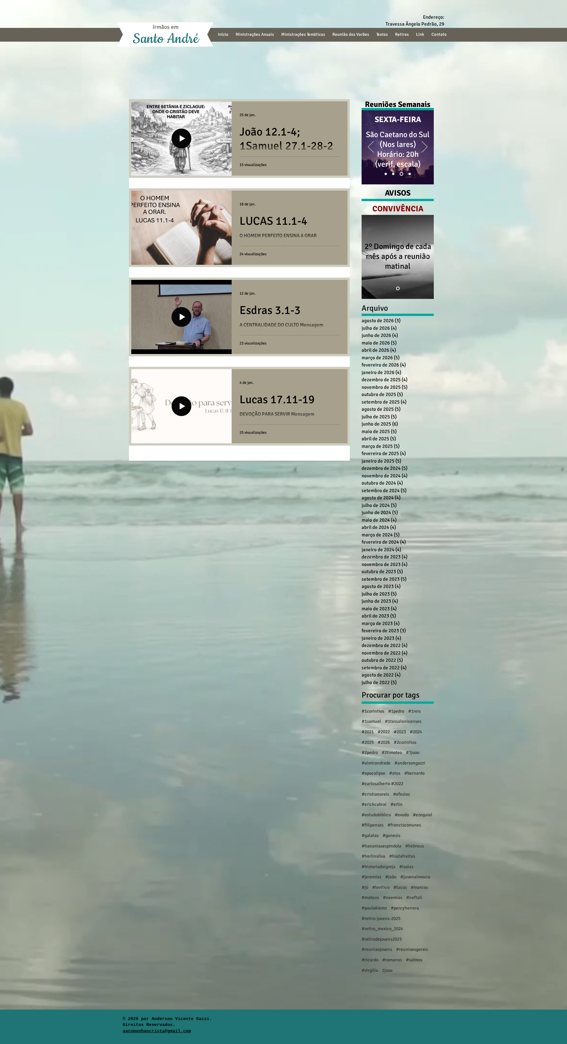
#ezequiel (422, 815)
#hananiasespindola (381, 846)
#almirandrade (376, 763)
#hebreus (414, 846)
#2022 (384, 732)
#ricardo (370, 960)
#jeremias (371, 877)
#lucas (400, 887)
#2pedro (370, 752)
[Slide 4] (402, 174)
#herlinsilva (373, 856)
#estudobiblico (376, 815)
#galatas (370, 835)
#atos (394, 773)
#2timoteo (392, 752)
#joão (390, 877)
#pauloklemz (374, 908)
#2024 (416, 732)
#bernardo (414, 773)
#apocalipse (373, 773)
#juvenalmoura (415, 877)
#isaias (406, 866)
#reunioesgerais (412, 949)
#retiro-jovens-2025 (381, 918)
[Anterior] (371, 147)
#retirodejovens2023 (382, 939)
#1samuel (371, 721)
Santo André (166, 39)
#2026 (384, 742)
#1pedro (396, 711)
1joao (387, 970)
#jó (365, 887)
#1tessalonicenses (403, 721)
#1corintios (373, 711)
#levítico (380, 887)
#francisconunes (404, 825)
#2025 (368, 742)
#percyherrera (405, 908)
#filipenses (373, 825)
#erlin (396, 804)
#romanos (392, 960)
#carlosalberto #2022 (382, 783)
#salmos (414, 960)
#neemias (392, 897)
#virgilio (370, 970)
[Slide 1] (386, 174)
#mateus (370, 897)
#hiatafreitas (402, 856)
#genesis (391, 835)
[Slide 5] (410, 174)
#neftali (414, 897)
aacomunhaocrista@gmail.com (157, 1031)
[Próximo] (425, 147)
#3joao (412, 752)
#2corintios (405, 742)
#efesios (401, 794)
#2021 (368, 732)
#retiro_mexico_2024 (382, 928)
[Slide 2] (394, 174)
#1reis (414, 711)
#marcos (419, 887)
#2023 (400, 732)
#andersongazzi (409, 763)
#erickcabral (374, 804)
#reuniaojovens (377, 949)
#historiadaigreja (378, 866)
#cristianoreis (375, 794)
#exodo (402, 815)
